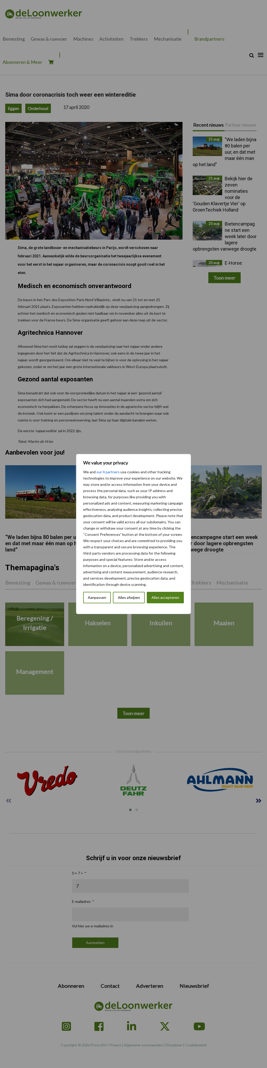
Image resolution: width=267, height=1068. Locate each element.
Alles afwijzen (129, 597)
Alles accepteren (165, 597)
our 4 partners (108, 472)
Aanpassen (97, 597)
